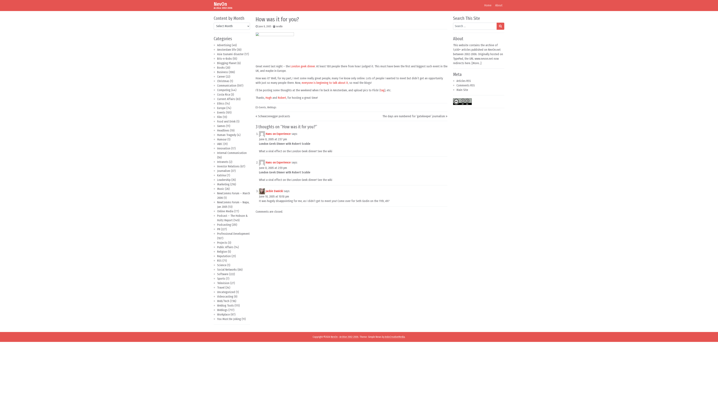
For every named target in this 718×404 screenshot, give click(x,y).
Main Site (462, 90)
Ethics (220, 103)
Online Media (225, 211)
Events (221, 112)
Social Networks (227, 269)
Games (221, 126)
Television (223, 283)
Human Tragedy (226, 135)
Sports (221, 278)
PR (218, 229)
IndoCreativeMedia (395, 337)
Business (222, 72)
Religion (222, 251)
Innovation (223, 148)
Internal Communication (232, 153)
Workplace (223, 314)
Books (221, 67)
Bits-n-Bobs (224, 58)
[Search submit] (500, 26)
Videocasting (225, 296)
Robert (282, 98)
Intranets (222, 162)
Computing (223, 90)
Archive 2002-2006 (348, 337)
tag (382, 90)
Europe (221, 108)
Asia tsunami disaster (230, 54)
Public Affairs (225, 247)
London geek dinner (303, 66)
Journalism (223, 171)
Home (487, 5)
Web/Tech (223, 301)
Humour (222, 139)
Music (220, 189)
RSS (219, 260)
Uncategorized (226, 292)
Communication (226, 85)
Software (222, 274)
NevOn (220, 4)
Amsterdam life (226, 49)
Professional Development (233, 233)
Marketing (223, 184)
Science (221, 265)
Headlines (223, 130)
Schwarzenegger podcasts (274, 116)
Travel (221, 287)
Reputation (224, 256)
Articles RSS (463, 81)
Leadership (224, 180)
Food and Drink (226, 121)
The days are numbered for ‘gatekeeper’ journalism (413, 116)
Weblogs (222, 310)
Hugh (269, 98)
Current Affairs (226, 99)
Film (219, 117)
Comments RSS (465, 85)
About (498, 5)
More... (476, 63)
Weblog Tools (225, 305)
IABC (220, 144)
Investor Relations (228, 166)
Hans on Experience (278, 134)
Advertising (224, 45)
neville (279, 26)
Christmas (223, 81)
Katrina (221, 175)
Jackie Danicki (274, 191)
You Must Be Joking (229, 319)
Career (221, 76)
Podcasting (224, 225)
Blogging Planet (227, 63)
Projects (222, 242)
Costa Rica (223, 94)
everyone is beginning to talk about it (325, 83)
